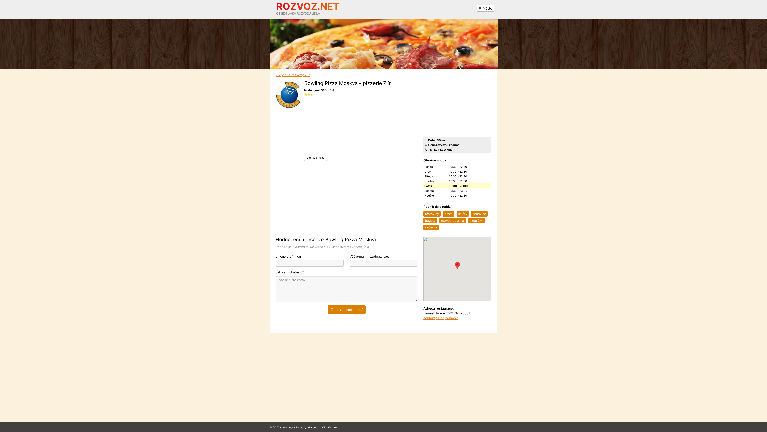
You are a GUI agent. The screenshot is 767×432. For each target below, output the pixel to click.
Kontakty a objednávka (440, 318)
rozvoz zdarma (452, 221)
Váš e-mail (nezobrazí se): (369, 256)
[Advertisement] (348, 127)
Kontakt (332, 427)
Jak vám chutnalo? (290, 272)
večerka (431, 227)
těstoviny (432, 214)
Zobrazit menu (315, 157)
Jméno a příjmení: (289, 256)
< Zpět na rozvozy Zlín (293, 75)
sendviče (479, 214)
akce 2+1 (476, 221)
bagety (430, 221)
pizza (448, 214)
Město (487, 8)
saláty (462, 214)
